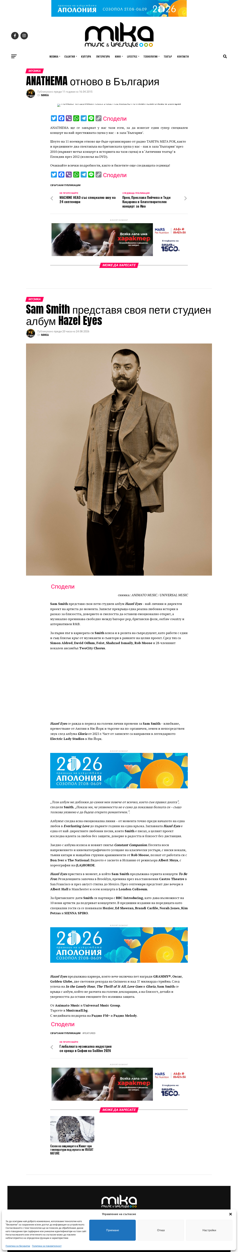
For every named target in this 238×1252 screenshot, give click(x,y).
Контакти (183, 56)
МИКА (45, 95)
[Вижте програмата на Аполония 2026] (119, 15)
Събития (69, 56)
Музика (53, 56)
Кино (118, 56)
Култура (86, 56)
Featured (89, 1033)
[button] (230, 1214)
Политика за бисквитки (18, 1246)
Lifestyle (132, 56)
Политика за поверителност (47, 1246)
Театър (168, 56)
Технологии (150, 56)
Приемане (112, 1230)
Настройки (209, 1230)
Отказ (161, 1230)
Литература (103, 56)
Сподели (115, 119)
